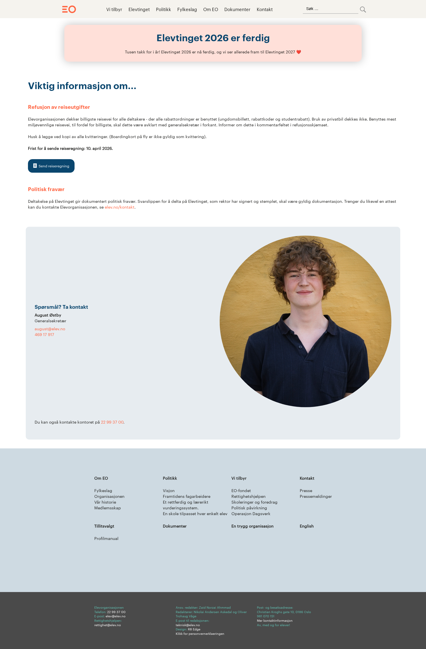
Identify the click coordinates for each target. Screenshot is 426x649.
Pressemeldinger (316, 496)
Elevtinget (139, 9)
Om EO (210, 9)
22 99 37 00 (112, 421)
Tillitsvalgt (104, 525)
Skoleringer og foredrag (254, 501)
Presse (306, 490)
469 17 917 (44, 334)
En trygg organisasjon (252, 525)
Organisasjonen (109, 496)
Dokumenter (237, 9)
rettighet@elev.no (107, 625)
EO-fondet (241, 490)
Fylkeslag (187, 9)
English (307, 525)
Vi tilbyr (114, 9)
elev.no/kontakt (119, 206)
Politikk (163, 9)
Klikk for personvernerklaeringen (200, 633)
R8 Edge (194, 629)
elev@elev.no (116, 616)
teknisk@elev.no (188, 625)
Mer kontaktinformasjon (275, 620)
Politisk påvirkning (249, 507)
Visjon (169, 490)
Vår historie (105, 501)
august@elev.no (50, 328)
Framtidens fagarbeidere (186, 496)
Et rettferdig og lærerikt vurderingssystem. (185, 504)
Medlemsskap (107, 507)
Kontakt (265, 9)
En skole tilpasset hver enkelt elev (195, 513)
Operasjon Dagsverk (250, 513)
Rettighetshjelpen (248, 496)
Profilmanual (106, 538)
